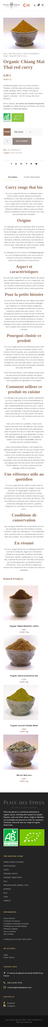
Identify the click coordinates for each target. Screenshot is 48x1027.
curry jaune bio (29, 434)
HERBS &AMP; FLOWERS (13, 862)
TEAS (5, 897)
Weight (7, 132)
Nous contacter (9, 931)
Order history (9, 957)
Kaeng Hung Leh (37, 253)
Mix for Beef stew (24, 775)
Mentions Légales (10, 929)
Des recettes (8, 934)
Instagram (11, 1006)
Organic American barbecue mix (24, 676)
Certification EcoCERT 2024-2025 (17, 939)
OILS (5, 881)
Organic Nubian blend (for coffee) (24, 626)
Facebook (11, 1003)
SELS (5, 893)
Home (5, 54)
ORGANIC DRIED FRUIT (12, 877)
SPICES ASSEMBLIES (31, 54)
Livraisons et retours (11, 921)
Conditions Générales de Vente (16, 924)
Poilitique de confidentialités (15, 926)
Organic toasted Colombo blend (24, 725)
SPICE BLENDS (16, 153)
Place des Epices (20, 109)
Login (5, 955)
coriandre (36, 437)
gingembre (22, 437)
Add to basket (22, 141)
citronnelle (29, 440)
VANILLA (6, 901)
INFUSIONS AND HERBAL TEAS (15, 885)
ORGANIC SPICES (15, 54)
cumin (9, 440)
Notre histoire (9, 918)
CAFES (6, 870)
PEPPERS (7, 889)
